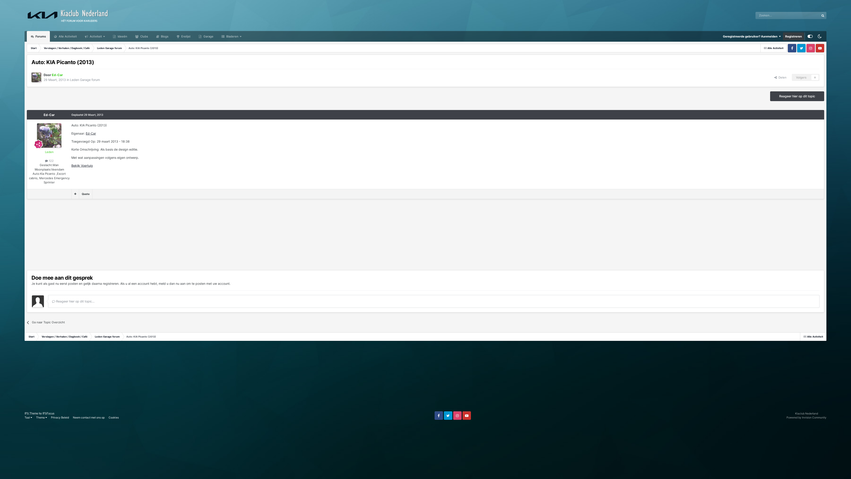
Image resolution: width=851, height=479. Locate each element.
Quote (86, 194)
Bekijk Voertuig (82, 165)
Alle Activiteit (67, 36)
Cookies (114, 417)
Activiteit (95, 36)
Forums (40, 36)
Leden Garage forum (85, 80)
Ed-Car (49, 115)
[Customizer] (810, 36)
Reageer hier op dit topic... (75, 301)
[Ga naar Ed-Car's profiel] (36, 77)
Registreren (793, 36)
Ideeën (122, 36)
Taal (28, 417)
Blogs (164, 36)
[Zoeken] (822, 15)
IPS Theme (31, 413)
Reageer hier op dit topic (797, 96)
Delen (782, 77)
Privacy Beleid (60, 417)
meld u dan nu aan (172, 283)
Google (808, 15)
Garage (208, 36)
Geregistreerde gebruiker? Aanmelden (751, 36)
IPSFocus (48, 413)
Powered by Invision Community (806, 417)
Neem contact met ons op (89, 417)
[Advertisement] (107, 235)
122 (51, 161)
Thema (40, 417)
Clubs (143, 36)
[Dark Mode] (819, 36)
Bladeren (231, 36)
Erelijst (185, 36)
